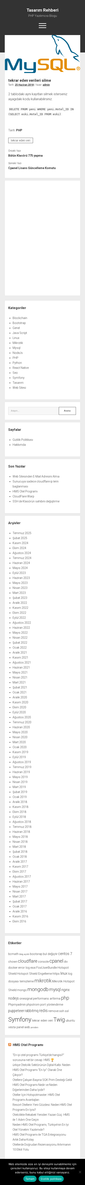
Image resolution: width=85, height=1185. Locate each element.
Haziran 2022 (21, 627)
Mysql (16, 348)
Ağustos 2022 (22, 622)
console (43, 961)
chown (12, 961)
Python (17, 362)
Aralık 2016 (20, 911)
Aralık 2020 (20, 697)
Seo (15, 372)
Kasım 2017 (20, 866)
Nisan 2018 (20, 841)
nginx (65, 990)
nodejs (13, 998)
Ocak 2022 (20, 647)
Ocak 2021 (20, 692)
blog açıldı (24, 954)
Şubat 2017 (20, 901)
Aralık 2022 (20, 602)
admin (46, 84)
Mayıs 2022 (20, 632)
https (56, 974)
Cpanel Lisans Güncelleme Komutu (32, 168)
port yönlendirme (51, 1004)
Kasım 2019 (20, 752)
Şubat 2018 (20, 851)
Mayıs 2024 (20, 568)
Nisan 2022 (20, 637)
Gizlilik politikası (51, 1178)
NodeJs (18, 352)
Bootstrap (19, 323)
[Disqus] (42, 237)
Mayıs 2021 (20, 672)
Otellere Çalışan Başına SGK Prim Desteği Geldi (42, 1079)
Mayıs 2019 (20, 777)
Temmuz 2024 (22, 558)
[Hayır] (80, 1172)
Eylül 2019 (19, 757)
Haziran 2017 (21, 881)
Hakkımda (19, 444)
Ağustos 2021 (22, 662)
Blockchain (20, 318)
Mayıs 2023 (20, 583)
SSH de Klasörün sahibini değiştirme (36, 501)
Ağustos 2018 (22, 821)
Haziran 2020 (21, 727)
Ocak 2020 (20, 747)
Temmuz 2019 (22, 767)
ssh (61, 1011)
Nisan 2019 (20, 782)
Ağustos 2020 (22, 717)
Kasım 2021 (20, 657)
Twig (59, 1019)
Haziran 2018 (21, 831)
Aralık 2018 (20, 802)
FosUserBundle (46, 967)
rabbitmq (31, 1011)
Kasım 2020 (20, 702)
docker (13, 967)
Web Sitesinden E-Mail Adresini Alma (36, 476)
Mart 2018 (19, 846)
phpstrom (33, 1004)
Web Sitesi (19, 387)
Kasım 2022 (20, 607)
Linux (16, 338)
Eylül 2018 (19, 816)
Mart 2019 (19, 787)
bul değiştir (50, 954)
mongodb (37, 989)
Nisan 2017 (20, 891)
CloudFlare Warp (23, 496)
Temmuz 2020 (22, 722)
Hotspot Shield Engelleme (34, 974)
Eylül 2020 (19, 712)
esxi (33, 967)
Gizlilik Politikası (23, 439)
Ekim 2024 (19, 548)
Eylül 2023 (19, 573)
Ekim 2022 (19, 612)
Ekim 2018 (19, 812)
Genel (16, 328)
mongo (22, 990)
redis (43, 1010)
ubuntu (70, 1020)
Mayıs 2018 (20, 836)
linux (63, 973)
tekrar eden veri (20, 140)
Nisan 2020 (20, 737)
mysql (55, 989)
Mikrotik (18, 343)
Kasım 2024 (20, 543)
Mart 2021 (19, 682)
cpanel (56, 961)
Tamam (29, 1178)
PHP (19, 130)
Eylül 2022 (19, 617)
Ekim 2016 (19, 921)
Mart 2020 (19, 742)
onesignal (25, 998)
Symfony (19, 377)
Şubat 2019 (20, 792)
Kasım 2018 (20, 807)
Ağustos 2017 (22, 876)
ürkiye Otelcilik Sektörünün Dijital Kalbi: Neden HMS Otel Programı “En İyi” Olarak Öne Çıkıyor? (41, 1070)
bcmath (13, 954)
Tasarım (18, 382)
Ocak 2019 (20, 797)
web (27, 1027)
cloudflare (27, 961)
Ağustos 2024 (22, 553)
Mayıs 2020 (20, 732)
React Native (21, 367)
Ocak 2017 (20, 906)
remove (53, 1011)
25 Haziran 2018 (24, 84)
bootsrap (36, 954)
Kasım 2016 (20, 916)
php (65, 998)
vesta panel (16, 1027)
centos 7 (65, 954)
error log (24, 967)
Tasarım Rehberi (42, 10)
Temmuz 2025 (22, 533)
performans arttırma (46, 998)
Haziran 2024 (21, 563)
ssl (67, 1011)
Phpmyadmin (17, 1004)
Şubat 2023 (20, 597)
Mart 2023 (19, 592)
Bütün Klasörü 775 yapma (25, 155)
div (66, 961)
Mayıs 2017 (20, 886)
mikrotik (42, 981)
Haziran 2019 (21, 772)
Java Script (20, 333)
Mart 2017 (19, 896)
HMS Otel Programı (25, 491)
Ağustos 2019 (22, 762)
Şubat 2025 (20, 538)
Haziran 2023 (21, 578)
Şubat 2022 (20, 642)
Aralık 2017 (20, 861)
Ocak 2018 (20, 856)
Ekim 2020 (19, 707)
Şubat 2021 (20, 687)
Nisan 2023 (20, 587)
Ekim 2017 (19, 871)
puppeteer (16, 1011)
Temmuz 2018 (22, 826)
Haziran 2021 (21, 667)
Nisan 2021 (20, 677)
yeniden (34, 1027)
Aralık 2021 (20, 652)
